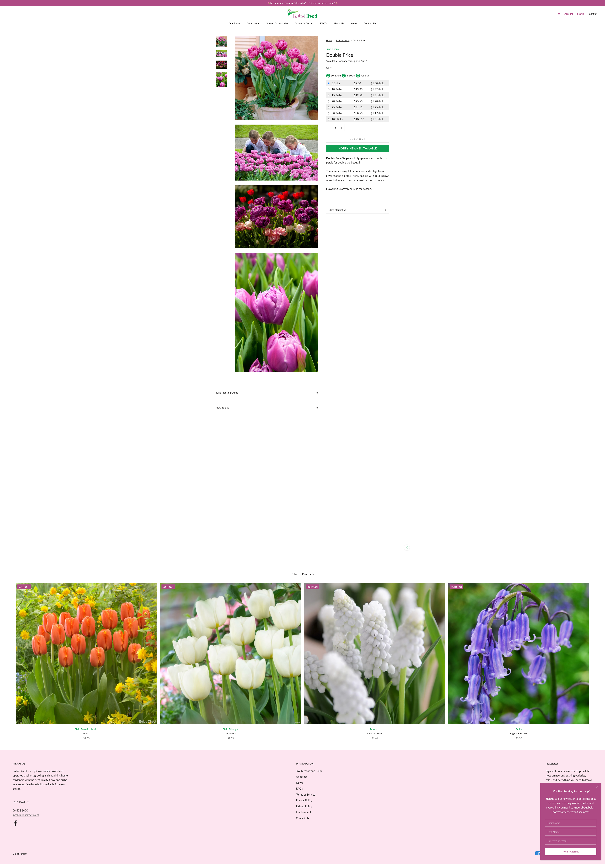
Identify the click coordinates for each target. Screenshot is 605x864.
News (354, 23)
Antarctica (230, 733)
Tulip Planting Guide (227, 392)
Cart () (593, 13)
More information (337, 210)
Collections (253, 23)
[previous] (9, 658)
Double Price (359, 40)
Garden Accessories (277, 23)
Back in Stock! (342, 40)
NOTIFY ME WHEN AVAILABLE (358, 148)
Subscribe (570, 851)
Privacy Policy (304, 800)
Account (569, 13)
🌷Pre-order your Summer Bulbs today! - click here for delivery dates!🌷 (302, 3)
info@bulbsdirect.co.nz (26, 815)
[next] (595, 658)
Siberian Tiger (374, 733)
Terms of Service (305, 794)
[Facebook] (15, 823)
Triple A (86, 733)
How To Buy (222, 407)
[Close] (597, 786)
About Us (338, 23)
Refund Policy (304, 806)
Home (329, 40)
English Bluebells (519, 733)
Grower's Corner (304, 23)
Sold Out (358, 138)
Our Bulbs (234, 23)
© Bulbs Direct (20, 853)
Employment (303, 812)
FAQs (299, 788)
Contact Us (370, 23)
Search (580, 13)
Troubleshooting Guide (309, 771)
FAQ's (323, 23)
